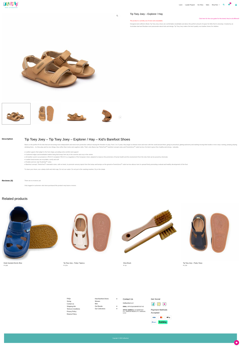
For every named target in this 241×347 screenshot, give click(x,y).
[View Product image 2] (46, 113)
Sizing (69, 301)
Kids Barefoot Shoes (102, 299)
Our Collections (100, 309)
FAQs (69, 298)
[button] (224, 4)
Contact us (70, 304)
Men (96, 304)
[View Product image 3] (76, 113)
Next (120, 117)
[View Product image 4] (106, 113)
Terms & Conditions (73, 309)
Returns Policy (72, 314)
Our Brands (99, 306)
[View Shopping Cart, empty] (229, 4)
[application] (219, 5)
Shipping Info (71, 306)
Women (97, 301)
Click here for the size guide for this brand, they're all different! (219, 19)
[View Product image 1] (16, 113)
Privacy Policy (71, 311)
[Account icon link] (236, 5)
